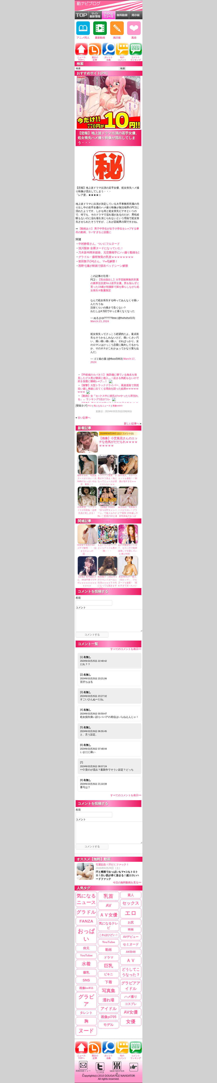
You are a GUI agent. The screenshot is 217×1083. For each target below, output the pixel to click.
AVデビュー (131, 936)
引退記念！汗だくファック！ (118, 873)
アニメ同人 (83, 37)
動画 (108, 949)
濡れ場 (108, 1000)
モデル (108, 1024)
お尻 (131, 922)
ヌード (86, 1030)
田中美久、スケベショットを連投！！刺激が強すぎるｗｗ (127, 478)
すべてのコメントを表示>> (125, 649)
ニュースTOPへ (81, 58)
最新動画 (100, 37)
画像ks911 (86, 988)
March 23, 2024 (99, 321)
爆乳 (86, 972)
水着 (86, 963)
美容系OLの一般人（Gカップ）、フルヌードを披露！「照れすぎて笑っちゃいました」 (127, 583)
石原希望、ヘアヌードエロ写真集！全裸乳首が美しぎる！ (86, 510)
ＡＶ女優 (108, 914)
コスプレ (131, 1004)
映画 (131, 929)
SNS (86, 980)
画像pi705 (108, 1017)
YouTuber (86, 955)
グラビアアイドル (130, 986)
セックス (130, 903)
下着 (108, 982)
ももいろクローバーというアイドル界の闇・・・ (107, 548)
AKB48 (131, 951)
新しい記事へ (131, 423)
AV (108, 905)
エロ (131, 913)
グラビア (86, 1000)
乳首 (108, 896)
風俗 (133, 37)
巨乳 (108, 965)
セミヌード (131, 944)
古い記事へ (84, 417)
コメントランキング (135, 58)
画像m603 (117, 406)
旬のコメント (122, 58)
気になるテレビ (108, 926)
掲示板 (117, 37)
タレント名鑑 (108, 58)
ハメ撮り (130, 996)
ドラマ (108, 957)
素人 (131, 895)
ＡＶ (130, 960)
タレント (86, 1012)
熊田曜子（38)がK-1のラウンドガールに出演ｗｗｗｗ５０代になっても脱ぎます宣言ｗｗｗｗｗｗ (107, 583)
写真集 (108, 990)
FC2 (90, 406)
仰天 (86, 948)
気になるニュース (102, 406)
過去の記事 (95, 58)
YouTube (108, 942)
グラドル (86, 912)
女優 (130, 1021)
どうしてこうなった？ (131, 972)
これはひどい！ (108, 935)
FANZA (86, 921)
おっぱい (86, 935)
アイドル (108, 1008)
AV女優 (131, 1012)
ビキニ (108, 974)
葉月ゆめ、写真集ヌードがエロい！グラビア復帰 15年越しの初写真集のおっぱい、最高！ (128, 513)
